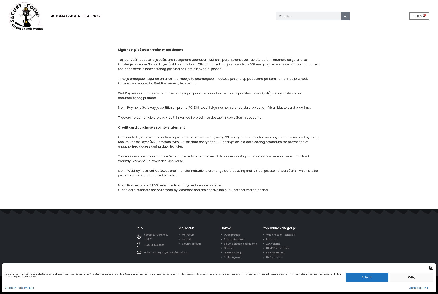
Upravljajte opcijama (418, 288)
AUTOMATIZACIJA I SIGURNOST (76, 16)
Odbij (411, 277)
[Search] (345, 16)
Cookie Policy (10, 288)
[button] (431, 267)
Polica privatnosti (26, 288)
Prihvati (367, 277)
